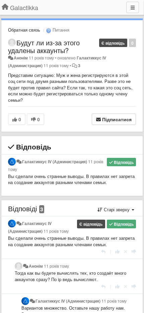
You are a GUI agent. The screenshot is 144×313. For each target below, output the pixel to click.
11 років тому (56, 231)
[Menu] (132, 7)
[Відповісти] (103, 251)
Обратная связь (24, 30)
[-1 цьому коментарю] (134, 251)
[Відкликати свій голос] (125, 251)
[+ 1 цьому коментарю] (117, 251)
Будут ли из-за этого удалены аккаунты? (44, 46)
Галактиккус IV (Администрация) (54, 162)
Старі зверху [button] (116, 209)
